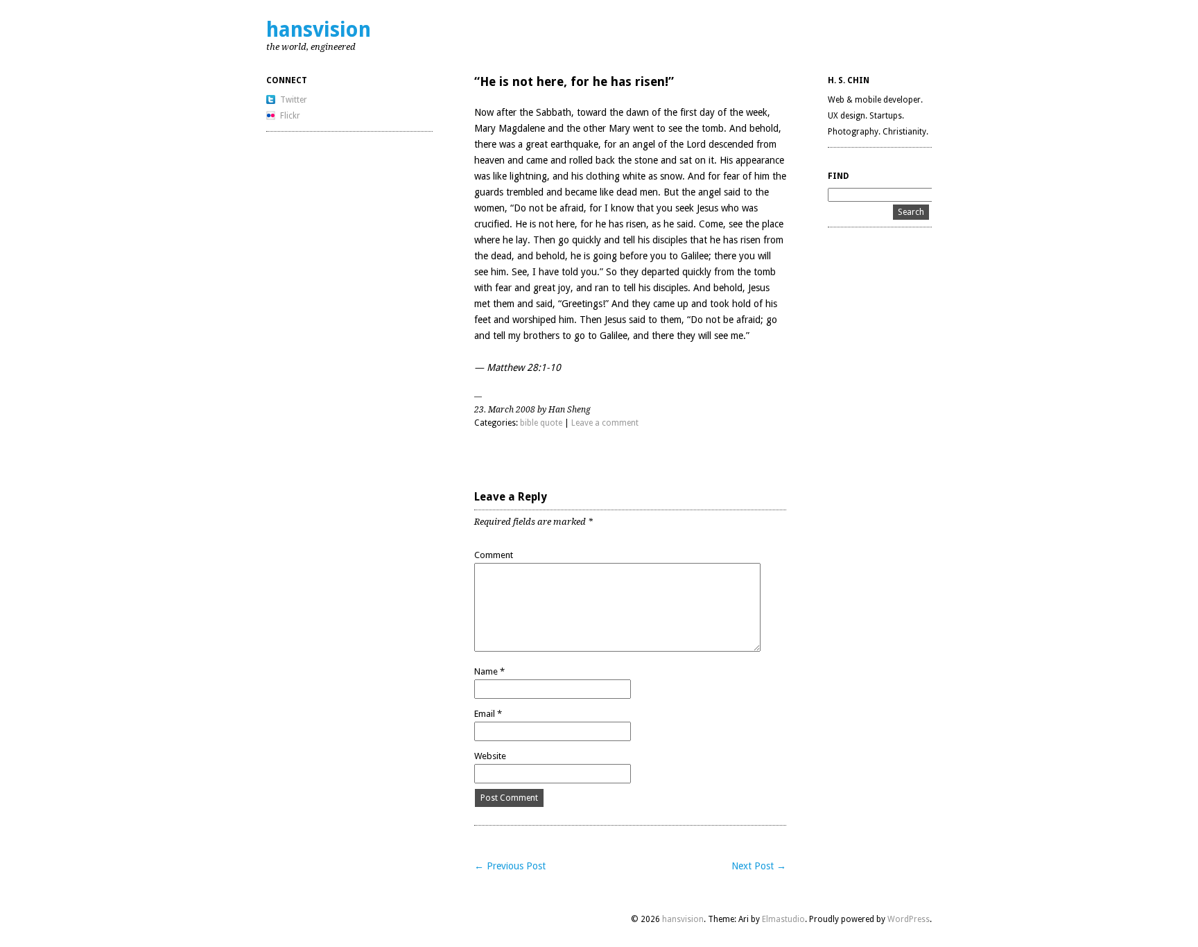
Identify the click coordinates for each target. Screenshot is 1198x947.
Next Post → (758, 865)
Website (490, 756)
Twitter (293, 100)
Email (488, 714)
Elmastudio (783, 919)
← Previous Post (510, 865)
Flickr (290, 116)
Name (489, 671)
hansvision (318, 29)
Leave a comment (605, 423)
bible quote (541, 423)
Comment (493, 555)
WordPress (908, 919)
